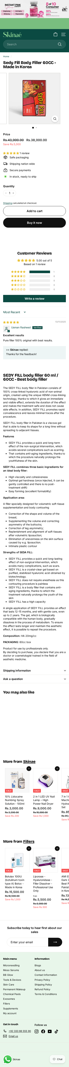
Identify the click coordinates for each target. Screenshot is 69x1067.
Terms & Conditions (46, 994)
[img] (11, 322)
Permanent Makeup (14, 989)
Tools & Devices (12, 979)
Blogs (38, 965)
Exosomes (9, 998)
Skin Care (8, 984)
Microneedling (11, 965)
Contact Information (46, 974)
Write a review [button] (34, 298)
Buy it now (34, 223)
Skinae (29, 761)
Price (6, 134)
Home (6, 56)
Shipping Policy (43, 984)
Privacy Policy (42, 979)
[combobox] (34, 44)
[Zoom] (55, 118)
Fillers (28, 841)
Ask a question (13, 679)
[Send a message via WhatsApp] (7, 1059)
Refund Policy (42, 989)
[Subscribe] (55, 942)
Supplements (10, 1008)
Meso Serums (11, 970)
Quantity (9, 186)
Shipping (7, 203)
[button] (11, 153)
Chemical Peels (12, 994)
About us (40, 970)
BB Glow (8, 974)
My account (9, 1013)
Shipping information (17, 670)
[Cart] (55, 34)
